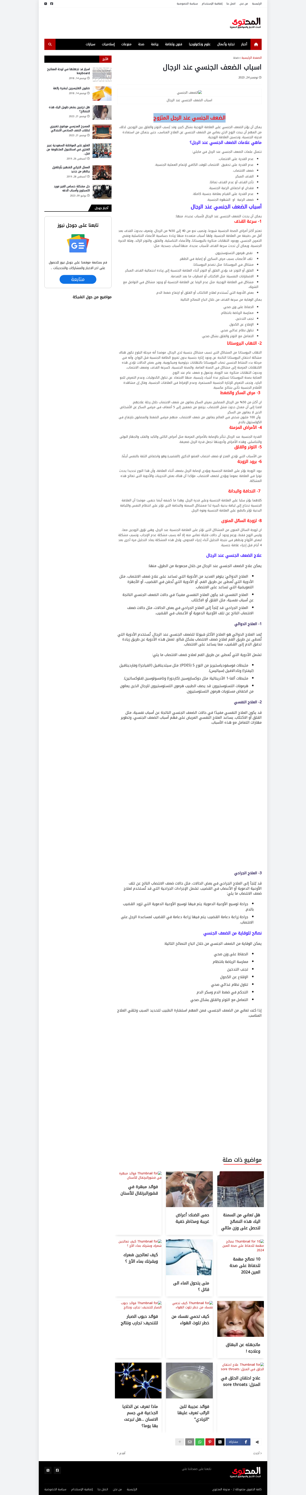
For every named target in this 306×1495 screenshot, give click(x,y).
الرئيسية (257, 3)
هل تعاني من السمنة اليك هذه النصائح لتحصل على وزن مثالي (240, 1221)
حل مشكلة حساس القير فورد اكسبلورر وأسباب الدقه (72, 188)
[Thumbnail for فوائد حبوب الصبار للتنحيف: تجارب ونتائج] (138, 1307)
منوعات (126, 44)
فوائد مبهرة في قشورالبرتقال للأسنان (139, 1190)
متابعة (78, 279)
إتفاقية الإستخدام (212, 3)
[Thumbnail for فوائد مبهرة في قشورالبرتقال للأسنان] (138, 1178)
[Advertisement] (125, 23)
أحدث (256, 1453)
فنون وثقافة (173, 44)
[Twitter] (219, 1441)
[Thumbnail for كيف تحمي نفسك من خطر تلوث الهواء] (189, 1307)
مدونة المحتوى (221, 1489)
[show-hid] (179, 1441)
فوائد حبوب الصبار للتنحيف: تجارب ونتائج (139, 1320)
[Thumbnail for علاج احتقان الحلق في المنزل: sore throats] (240, 1369)
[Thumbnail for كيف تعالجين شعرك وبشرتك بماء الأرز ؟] (138, 1246)
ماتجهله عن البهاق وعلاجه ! (243, 1348)
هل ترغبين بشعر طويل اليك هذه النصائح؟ (69, 109)
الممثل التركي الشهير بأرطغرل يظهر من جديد (71, 169)
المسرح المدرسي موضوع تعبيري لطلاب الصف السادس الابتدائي (70, 128)
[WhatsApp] (199, 1441)
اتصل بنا (230, 3)
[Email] (189, 1441)
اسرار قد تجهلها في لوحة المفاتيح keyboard (68, 71)
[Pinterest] (209, 1441)
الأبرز (105, 59)
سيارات (90, 44)
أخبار (244, 44)
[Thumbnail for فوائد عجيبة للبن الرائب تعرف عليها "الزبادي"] (189, 1397)
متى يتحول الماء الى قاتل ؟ (191, 1286)
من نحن (243, 3)
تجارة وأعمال (226, 44)
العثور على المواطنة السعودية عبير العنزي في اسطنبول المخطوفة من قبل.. (68, 149)
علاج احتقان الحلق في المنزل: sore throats (240, 1381)
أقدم (122, 1453)
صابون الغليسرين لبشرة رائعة (71, 88)
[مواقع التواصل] (51, 3)
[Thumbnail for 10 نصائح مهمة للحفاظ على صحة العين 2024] (240, 1250)
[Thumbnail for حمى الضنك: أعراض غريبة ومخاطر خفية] (189, 1206)
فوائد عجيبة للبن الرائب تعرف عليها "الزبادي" (193, 1413)
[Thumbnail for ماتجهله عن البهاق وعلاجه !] (240, 1336)
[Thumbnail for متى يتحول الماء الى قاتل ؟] (189, 1274)
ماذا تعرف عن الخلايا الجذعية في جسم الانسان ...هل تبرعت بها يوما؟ (140, 1416)
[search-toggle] (50, 44)
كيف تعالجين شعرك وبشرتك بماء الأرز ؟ (140, 1258)
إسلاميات (108, 44)
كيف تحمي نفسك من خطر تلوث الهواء (190, 1320)
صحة (141, 44)
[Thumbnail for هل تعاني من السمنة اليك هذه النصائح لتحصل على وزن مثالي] (240, 1206)
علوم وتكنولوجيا (200, 44)
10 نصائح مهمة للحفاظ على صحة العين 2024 (245, 1265)
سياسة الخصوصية (187, 3)
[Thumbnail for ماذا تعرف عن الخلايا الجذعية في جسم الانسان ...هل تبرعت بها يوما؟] (138, 1397)
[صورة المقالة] (102, 74)
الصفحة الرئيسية (251, 58)
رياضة (154, 44)
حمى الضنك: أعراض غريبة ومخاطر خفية (192, 1218)
